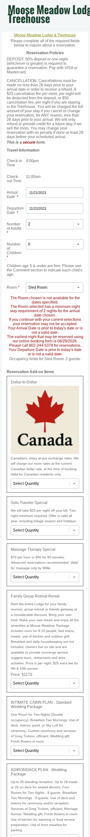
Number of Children (14, 250)
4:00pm (32, 161)
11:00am (33, 177)
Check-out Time (14, 179)
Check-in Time (14, 163)
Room (13, 287)
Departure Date (15, 210)
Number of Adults (14, 228)
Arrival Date (12, 194)
